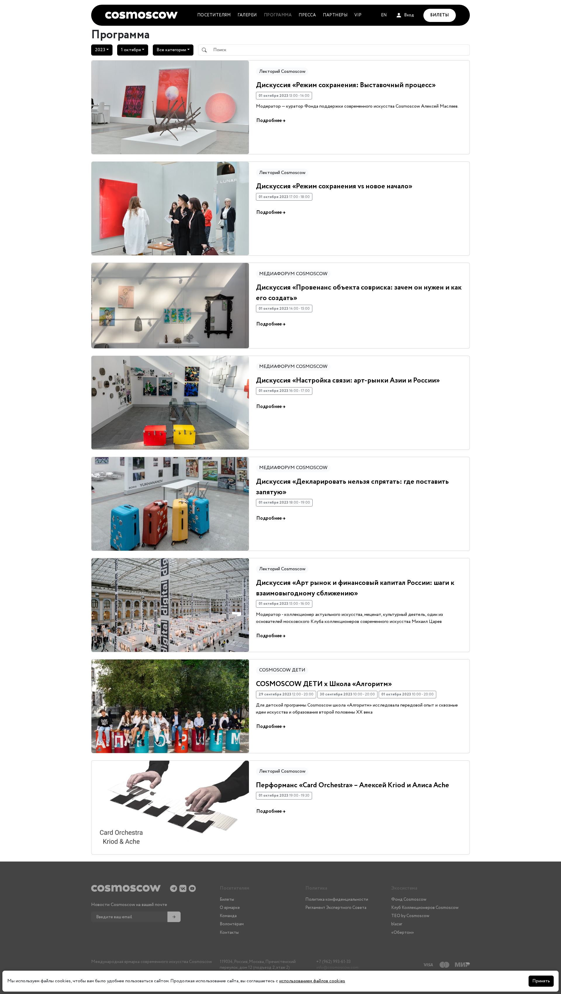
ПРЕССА (307, 15)
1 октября (131, 49)
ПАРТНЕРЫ (335, 15)
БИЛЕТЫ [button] (439, 15)
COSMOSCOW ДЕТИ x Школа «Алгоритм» (324, 684)
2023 (100, 49)
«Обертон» (402, 933)
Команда (228, 916)
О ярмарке (230, 908)
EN (384, 15)
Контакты (229, 933)
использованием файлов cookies (312, 981)
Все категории (171, 49)
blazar (396, 924)
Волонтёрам (232, 924)
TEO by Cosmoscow (410, 916)
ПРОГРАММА (278, 15)
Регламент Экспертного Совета (335, 908)
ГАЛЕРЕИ (247, 15)
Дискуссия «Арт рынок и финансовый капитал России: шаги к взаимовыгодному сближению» (355, 588)
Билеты (227, 899)
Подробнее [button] (270, 120)
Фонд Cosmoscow (408, 899)
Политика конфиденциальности (336, 899)
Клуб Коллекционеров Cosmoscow (424, 908)
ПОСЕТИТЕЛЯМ (214, 15)
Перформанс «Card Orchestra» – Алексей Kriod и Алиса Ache (352, 785)
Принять (541, 981)
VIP (358, 15)
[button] (405, 15)
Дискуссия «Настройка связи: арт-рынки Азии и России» (348, 380)
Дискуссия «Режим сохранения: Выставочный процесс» (346, 85)
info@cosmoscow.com (337, 967)
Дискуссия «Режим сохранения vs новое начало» (334, 186)
